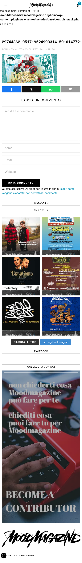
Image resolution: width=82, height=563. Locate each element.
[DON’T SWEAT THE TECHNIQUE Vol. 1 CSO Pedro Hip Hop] (61, 236)
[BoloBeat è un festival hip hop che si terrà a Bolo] (21, 316)
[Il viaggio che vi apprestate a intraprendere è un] (61, 316)
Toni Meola (9, 49)
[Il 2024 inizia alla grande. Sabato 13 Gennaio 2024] (61, 276)
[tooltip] (11, 89)
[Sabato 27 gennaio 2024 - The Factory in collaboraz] (21, 276)
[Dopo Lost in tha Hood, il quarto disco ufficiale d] (21, 236)
